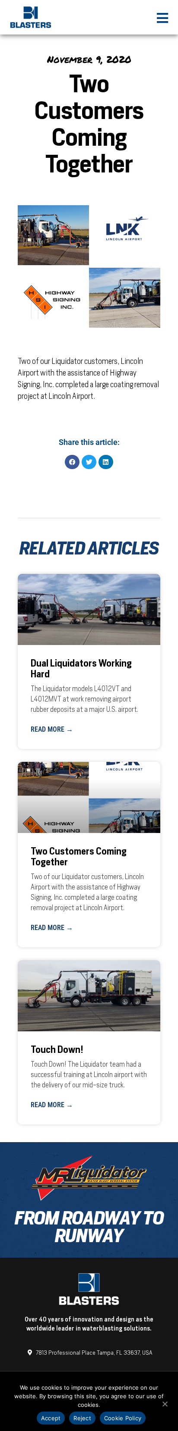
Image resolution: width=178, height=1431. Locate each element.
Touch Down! (57, 1049)
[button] (72, 462)
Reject (82, 1418)
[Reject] (165, 1403)
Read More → (52, 729)
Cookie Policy (122, 1418)
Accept (51, 1418)
